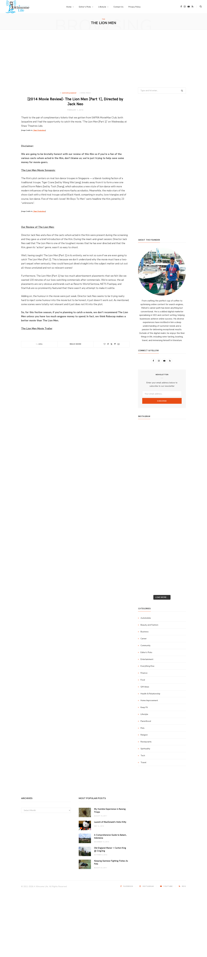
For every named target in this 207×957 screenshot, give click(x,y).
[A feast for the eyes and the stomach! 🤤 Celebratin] (178, 504)
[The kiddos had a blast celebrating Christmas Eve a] (146, 448)
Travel (143, 762)
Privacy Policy (134, 6)
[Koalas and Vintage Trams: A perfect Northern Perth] (178, 448)
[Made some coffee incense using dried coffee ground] (146, 541)
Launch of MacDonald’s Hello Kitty (110, 821)
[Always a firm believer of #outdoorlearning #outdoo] (178, 430)
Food (143, 680)
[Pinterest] (115, 344)
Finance (144, 673)
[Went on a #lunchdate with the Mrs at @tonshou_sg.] (162, 448)
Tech (143, 755)
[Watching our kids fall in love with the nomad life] (146, 467)
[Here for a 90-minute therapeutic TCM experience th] (162, 523)
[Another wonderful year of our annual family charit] (146, 439)
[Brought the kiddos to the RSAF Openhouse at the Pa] (146, 588)
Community (145, 645)
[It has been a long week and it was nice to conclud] (178, 541)
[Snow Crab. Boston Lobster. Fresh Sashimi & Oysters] (146, 430)
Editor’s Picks (85, 6)
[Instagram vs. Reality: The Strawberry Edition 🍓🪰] (146, 458)
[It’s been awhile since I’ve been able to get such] (178, 532)
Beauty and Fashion (149, 625)
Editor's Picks (146, 652)
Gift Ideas (145, 686)
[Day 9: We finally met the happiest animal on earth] (162, 476)
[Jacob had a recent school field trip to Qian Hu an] (162, 579)
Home (68, 6)
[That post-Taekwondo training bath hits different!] (162, 495)
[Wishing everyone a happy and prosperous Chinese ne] (162, 439)
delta (40, 344)
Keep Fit (144, 707)
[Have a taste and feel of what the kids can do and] (178, 551)
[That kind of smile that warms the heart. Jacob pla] (178, 579)
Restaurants (146, 741)
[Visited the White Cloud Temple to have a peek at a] (146, 569)
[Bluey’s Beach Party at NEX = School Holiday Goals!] (162, 504)
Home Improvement (149, 700)
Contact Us (118, 6)
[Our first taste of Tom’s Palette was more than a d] (162, 430)
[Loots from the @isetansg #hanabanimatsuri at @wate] (146, 495)
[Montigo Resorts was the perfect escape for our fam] (146, 523)
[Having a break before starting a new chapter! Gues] (146, 551)
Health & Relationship (150, 693)
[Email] (118, 344)
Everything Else (147, 666)
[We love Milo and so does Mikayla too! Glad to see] (146, 579)
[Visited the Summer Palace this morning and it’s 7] (162, 569)
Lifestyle (144, 714)
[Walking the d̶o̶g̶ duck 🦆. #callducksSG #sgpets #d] (178, 495)
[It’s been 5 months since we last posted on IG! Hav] (178, 523)
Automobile (146, 618)
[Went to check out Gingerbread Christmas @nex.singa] (162, 560)
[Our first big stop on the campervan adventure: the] (146, 476)
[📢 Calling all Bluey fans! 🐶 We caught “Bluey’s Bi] (162, 532)
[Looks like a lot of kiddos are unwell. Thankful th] (178, 560)
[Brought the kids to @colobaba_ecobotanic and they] (146, 560)
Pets (142, 728)
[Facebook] (108, 344)
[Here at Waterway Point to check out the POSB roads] (178, 439)
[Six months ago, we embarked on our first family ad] (146, 486)
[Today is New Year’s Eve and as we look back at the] (162, 551)
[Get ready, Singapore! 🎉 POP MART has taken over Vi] (178, 476)
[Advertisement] (103, 58)
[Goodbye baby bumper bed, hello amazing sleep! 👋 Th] (146, 513)
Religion (144, 734)
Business (145, 631)
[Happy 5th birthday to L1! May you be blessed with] (146, 504)
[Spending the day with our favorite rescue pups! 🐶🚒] (162, 458)
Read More (75, 344)
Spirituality (145, 748)
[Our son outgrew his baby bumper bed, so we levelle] (162, 513)
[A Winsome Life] (17, 6)
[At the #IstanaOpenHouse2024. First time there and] (146, 532)
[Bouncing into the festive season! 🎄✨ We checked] (178, 458)
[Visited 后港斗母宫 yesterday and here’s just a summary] (178, 569)
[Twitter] (111, 344)
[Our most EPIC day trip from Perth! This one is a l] (162, 467)
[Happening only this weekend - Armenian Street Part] (162, 541)
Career (144, 638)
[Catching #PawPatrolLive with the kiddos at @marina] (178, 513)
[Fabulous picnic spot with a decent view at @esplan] (162, 486)
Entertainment (69, 93)
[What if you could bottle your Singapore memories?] (178, 486)
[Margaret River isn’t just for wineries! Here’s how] (178, 467)
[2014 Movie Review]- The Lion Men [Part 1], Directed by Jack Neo (75, 101)
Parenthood (146, 721)
